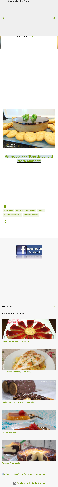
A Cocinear (8, 210)
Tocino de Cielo (9, 433)
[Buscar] (54, 18)
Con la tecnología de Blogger (30, 483)
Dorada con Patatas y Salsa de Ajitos (18, 372)
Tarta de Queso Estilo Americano (16, 341)
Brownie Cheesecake (11, 463)
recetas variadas (31, 215)
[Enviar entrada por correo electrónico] (4, 207)
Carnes (41, 210)
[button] (4, 221)
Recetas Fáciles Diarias (19, 1)
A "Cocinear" (35, 36)
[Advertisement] (29, 19)
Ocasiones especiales (12, 215)
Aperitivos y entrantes (25, 210)
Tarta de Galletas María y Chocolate (18, 402)
